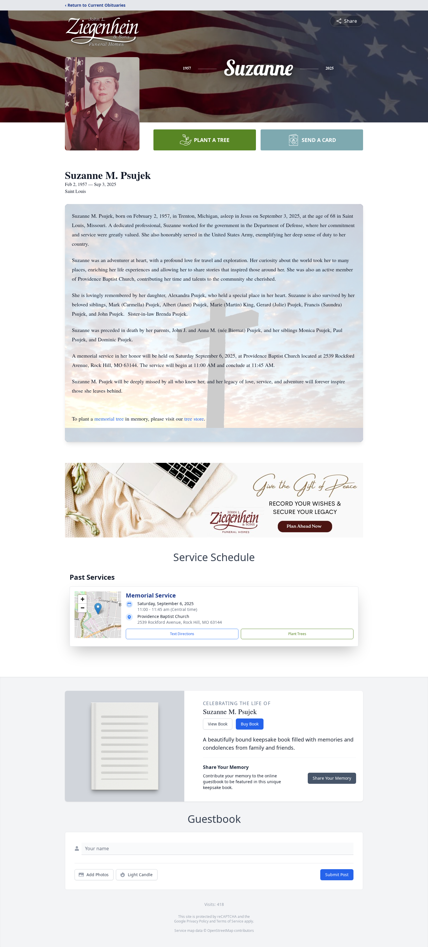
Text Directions (182, 633)
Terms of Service (229, 921)
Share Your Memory (332, 778)
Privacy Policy (197, 921)
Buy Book (250, 724)
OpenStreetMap (220, 930)
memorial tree (109, 418)
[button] (98, 609)
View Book (217, 724)
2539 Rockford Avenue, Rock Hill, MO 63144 (179, 622)
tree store (194, 418)
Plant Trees (297, 633)
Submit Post (337, 874)
